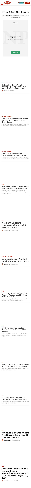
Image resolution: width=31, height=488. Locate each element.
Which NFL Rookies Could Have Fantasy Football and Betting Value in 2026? (15, 295)
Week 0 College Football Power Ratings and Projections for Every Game (15, 120)
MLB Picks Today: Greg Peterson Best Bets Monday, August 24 (15, 187)
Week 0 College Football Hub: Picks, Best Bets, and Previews (14, 154)
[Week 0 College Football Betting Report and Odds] (15, 245)
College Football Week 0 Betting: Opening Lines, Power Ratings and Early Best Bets (14, 86)
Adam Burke (7, 230)
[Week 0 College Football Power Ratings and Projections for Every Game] (15, 105)
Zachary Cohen (7, 440)
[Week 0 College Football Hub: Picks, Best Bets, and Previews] (15, 140)
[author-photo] (3, 230)
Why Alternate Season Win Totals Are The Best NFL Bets (14, 398)
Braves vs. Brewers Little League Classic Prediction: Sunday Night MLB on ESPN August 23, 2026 (15, 473)
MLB (3, 184)
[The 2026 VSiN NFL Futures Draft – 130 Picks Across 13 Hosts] (15, 208)
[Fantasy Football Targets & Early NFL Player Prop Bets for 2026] (15, 351)
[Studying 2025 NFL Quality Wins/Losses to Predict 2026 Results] (15, 314)
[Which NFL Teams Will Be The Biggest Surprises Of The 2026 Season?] (15, 418)
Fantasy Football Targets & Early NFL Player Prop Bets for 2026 (15, 365)
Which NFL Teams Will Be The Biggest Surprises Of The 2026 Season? (15, 435)
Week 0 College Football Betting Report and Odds (15, 260)
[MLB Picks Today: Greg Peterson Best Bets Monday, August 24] (15, 173)
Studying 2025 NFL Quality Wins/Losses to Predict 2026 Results (14, 330)
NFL (3, 220)
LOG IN (27, 2)
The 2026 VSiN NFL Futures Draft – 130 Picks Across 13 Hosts (15, 225)
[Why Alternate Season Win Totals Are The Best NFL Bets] (15, 384)
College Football (7, 82)
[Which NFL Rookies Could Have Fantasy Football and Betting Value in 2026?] (15, 279)
